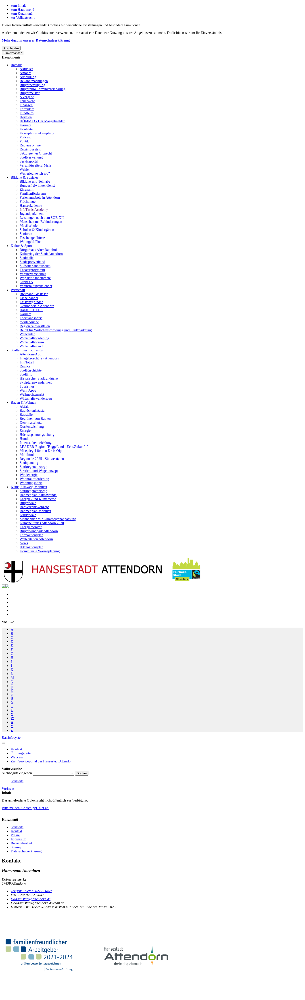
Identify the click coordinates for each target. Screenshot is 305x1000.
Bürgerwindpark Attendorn (39, 531)
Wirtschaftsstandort (33, 346)
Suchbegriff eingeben (17, 773)
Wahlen (25, 169)
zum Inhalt (18, 5)
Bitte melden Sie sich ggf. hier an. (25, 808)
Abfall (24, 406)
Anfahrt (25, 73)
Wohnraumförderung (34, 479)
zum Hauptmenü (22, 9)
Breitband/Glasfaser (34, 294)
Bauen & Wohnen (23, 402)
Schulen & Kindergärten (37, 230)
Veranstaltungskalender (36, 286)
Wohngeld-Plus (30, 242)
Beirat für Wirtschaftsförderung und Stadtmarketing (56, 330)
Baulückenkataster (33, 410)
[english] (3, 587)
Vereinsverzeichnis (33, 274)
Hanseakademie (31, 205)
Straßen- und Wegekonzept (39, 471)
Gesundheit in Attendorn (37, 306)
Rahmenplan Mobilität (35, 511)
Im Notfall (27, 362)
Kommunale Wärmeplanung (40, 551)
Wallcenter (27, 334)
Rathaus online (30, 145)
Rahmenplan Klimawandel (38, 495)
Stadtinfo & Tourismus (27, 350)
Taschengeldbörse (32, 238)
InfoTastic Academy (34, 209)
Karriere (25, 125)
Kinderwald (28, 515)
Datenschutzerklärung (26, 851)
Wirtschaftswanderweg (36, 398)
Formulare (27, 109)
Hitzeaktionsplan (31, 547)
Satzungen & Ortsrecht (36, 153)
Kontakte (26, 129)
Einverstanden (13, 53)
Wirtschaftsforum (32, 342)
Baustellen (27, 414)
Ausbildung (28, 77)
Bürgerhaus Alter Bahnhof (38, 250)
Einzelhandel (29, 298)
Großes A (26, 282)
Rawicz (25, 366)
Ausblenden (11, 48)
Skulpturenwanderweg (36, 382)
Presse (15, 835)
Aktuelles (26, 69)
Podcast (25, 137)
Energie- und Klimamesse (38, 499)
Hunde (24, 439)
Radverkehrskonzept (34, 507)
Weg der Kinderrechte (35, 278)
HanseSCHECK (31, 310)
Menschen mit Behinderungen (41, 221)
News (24, 543)
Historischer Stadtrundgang (39, 378)
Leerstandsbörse (31, 318)
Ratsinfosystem (30, 149)
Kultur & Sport (21, 246)
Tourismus (27, 386)
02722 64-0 (31, 891)
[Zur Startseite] (102, 582)
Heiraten (26, 117)
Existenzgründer (31, 302)
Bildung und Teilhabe (35, 181)
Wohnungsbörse (31, 483)
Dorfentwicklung (32, 426)
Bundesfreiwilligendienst (37, 185)
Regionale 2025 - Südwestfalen (42, 459)
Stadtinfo (26, 374)
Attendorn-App (30, 354)
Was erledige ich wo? (35, 173)
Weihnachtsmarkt (32, 394)
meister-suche (29, 322)
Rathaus (16, 65)
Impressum (18, 839)
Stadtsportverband (32, 262)
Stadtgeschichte (31, 370)
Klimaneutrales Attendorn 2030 (42, 523)
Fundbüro (26, 113)
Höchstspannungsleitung (37, 434)
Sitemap (16, 847)
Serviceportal (29, 161)
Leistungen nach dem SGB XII (42, 217)
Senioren (26, 234)
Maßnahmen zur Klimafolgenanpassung (48, 519)
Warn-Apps (28, 390)
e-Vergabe (27, 97)
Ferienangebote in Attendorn (40, 197)
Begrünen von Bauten (35, 418)
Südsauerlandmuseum (35, 266)
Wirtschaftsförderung (34, 338)
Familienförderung (33, 193)
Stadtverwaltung (31, 157)
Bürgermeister (30, 93)
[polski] (7, 587)
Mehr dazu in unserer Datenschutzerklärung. (36, 40)
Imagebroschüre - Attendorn (39, 358)
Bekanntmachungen (34, 81)
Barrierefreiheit (21, 843)
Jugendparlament (32, 213)
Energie (25, 430)
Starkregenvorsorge (33, 467)
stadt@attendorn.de (30, 899)
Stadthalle (26, 258)
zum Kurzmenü (22, 13)
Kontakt (16, 831)
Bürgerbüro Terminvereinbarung (42, 89)
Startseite (17, 781)
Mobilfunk (27, 455)
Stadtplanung (29, 463)
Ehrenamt (26, 189)
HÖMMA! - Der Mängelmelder (42, 121)
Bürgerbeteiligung (32, 85)
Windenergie (29, 475)
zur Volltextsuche (23, 17)
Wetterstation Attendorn (36, 539)
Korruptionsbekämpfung (37, 133)
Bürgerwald (28, 503)
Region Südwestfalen (35, 326)
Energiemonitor (31, 527)
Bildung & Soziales (24, 177)
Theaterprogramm (32, 270)
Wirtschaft (18, 290)
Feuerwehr (27, 101)
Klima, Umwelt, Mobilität (29, 487)
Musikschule (29, 226)
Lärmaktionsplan (31, 535)
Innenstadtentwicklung (36, 443)
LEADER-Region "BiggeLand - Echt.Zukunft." (54, 447)
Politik (24, 141)
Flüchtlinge (28, 201)
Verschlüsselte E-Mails (36, 165)
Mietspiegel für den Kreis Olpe (41, 451)
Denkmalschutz (31, 422)
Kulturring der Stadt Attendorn (41, 254)
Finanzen (26, 105)
